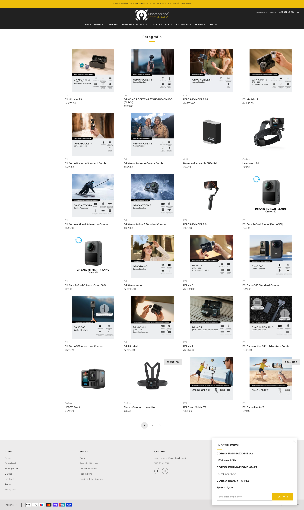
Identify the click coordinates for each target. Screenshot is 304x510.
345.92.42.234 (161, 463)
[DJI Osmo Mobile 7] (270, 378)
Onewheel (10, 463)
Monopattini (11, 468)
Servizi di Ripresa (89, 463)
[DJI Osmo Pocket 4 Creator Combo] (152, 134)
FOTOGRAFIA (182, 24)
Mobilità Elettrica (133, 24)
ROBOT (168, 24)
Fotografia (10, 489)
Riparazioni (86, 473)
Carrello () (286, 12)
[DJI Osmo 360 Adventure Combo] (93, 317)
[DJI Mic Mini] (152, 317)
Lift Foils (9, 479)
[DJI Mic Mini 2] (270, 70)
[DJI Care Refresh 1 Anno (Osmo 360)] (93, 256)
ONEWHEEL (113, 24)
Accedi (273, 12)
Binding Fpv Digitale (91, 479)
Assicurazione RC (89, 468)
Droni (8, 458)
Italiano (260, 12)
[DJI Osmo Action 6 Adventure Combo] (93, 195)
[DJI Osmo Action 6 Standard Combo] (152, 195)
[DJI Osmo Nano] (152, 256)
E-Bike (8, 473)
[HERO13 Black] (93, 378)
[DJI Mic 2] (211, 317)
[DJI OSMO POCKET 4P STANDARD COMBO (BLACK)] (152, 70)
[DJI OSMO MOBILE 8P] (211, 70)
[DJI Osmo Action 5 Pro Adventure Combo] (270, 317)
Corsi (82, 458)
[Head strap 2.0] (270, 134)
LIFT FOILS (156, 24)
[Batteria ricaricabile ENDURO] (211, 134)
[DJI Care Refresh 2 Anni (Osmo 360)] (270, 195)
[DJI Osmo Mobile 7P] (211, 378)
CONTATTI (214, 24)
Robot (8, 484)
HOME (88, 24)
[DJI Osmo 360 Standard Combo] (270, 256)
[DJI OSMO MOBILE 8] (211, 195)
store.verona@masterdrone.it (170, 458)
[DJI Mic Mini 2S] (93, 70)
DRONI (97, 24)
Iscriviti (282, 496)
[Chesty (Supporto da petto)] (152, 378)
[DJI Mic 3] (211, 256)
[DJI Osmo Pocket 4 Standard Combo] (93, 134)
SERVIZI (199, 24)
